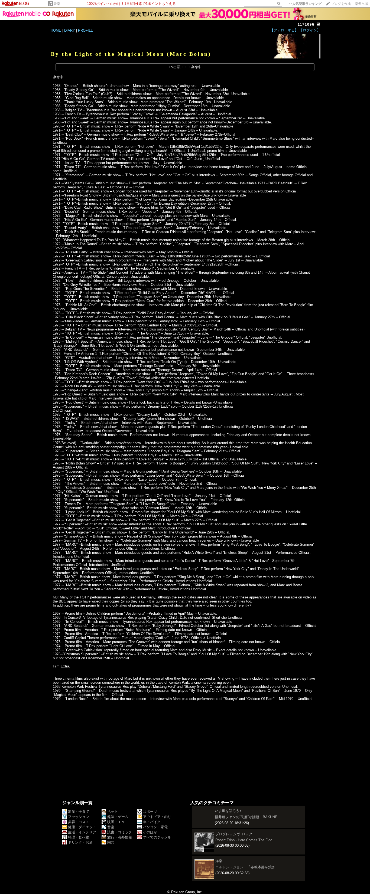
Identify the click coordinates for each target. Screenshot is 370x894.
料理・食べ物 (78, 837)
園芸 (110, 842)
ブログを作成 (341, 4)
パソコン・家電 (155, 827)
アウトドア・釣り (157, 817)
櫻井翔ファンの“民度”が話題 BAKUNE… (248, 817)
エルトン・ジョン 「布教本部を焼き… (247, 867)
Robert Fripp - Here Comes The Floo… (245, 840)
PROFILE (85, 30)
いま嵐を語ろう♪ (228, 811)
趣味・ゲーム (117, 817)
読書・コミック (119, 832)
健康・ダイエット (82, 827)
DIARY (69, 30)
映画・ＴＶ (116, 822)
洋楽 (218, 861)
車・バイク (152, 822)
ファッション (78, 817)
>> (305, 4)
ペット (112, 812)
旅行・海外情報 (119, 837)
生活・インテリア (82, 832)
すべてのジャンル (157, 837)
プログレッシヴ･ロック (233, 834)
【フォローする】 (284, 30)
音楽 (57, 4)
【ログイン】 (309, 30)
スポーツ (150, 812)
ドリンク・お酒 (80, 842)
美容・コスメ (78, 822)
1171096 (306, 24)
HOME (56, 30)
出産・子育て (78, 812)
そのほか (150, 832)
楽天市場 (361, 4)
